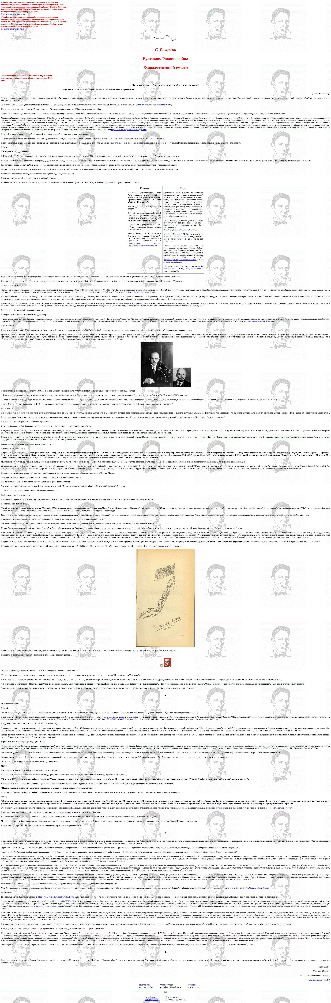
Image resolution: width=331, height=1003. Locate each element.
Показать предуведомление (13, 14)
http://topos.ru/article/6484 (319, 980)
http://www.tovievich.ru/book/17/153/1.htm (56, 897)
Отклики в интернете (193, 986)
